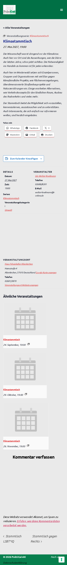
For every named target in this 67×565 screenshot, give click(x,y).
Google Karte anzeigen (46, 272)
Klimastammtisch (11, 198)
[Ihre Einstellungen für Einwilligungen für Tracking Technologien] (62, 560)
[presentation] (25, 319)
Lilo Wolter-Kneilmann (45, 176)
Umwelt (8, 210)
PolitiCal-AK (19, 556)
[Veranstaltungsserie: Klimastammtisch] (28, 344)
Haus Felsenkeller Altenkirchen (19, 263)
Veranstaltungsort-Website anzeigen (21, 285)
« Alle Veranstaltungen (16, 27)
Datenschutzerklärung (15, 562)
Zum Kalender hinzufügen (24, 158)
